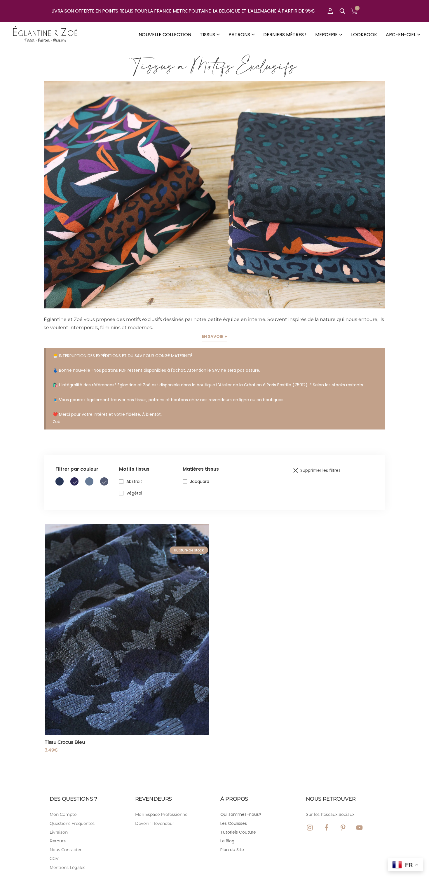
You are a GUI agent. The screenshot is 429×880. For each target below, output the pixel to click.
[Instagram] (309, 827)
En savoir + (214, 336)
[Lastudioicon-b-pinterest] (343, 827)
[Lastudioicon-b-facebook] (326, 827)
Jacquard (199, 481)
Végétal (134, 493)
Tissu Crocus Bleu (65, 742)
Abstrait (134, 481)
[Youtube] (359, 827)
